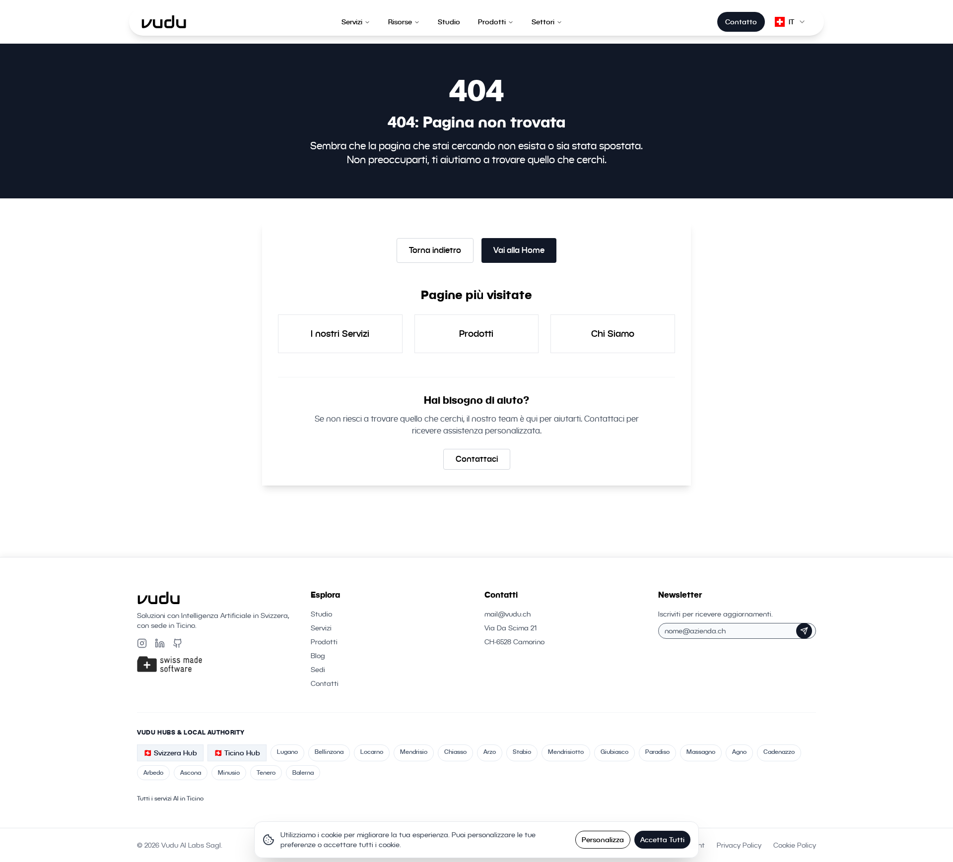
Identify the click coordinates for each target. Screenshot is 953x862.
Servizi (351, 22)
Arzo (489, 751)
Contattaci (477, 459)
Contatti (325, 683)
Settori (543, 22)
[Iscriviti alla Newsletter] (804, 631)
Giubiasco (614, 751)
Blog (318, 656)
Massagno (700, 751)
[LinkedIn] (160, 643)
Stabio (522, 751)
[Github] (178, 643)
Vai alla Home (519, 250)
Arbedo (153, 772)
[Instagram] (142, 643)
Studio (449, 22)
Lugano (287, 751)
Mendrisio (413, 751)
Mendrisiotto (566, 751)
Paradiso (657, 751)
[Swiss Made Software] (216, 664)
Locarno (371, 751)
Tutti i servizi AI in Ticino (170, 798)
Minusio (229, 772)
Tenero (266, 772)
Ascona (190, 772)
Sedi (318, 670)
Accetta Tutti (662, 840)
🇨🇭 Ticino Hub (237, 753)
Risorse (400, 22)
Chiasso (455, 751)
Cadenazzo (779, 751)
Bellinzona (329, 751)
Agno (739, 751)
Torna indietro (435, 250)
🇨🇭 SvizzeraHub (170, 753)
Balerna (303, 772)
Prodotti (492, 22)
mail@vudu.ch (507, 614)
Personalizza (603, 840)
